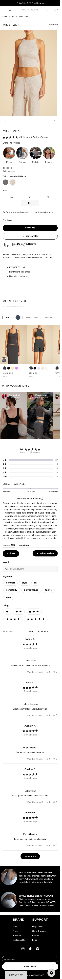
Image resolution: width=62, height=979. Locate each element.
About (15, 926)
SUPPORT (40, 919)
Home (4, 17)
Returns (35, 935)
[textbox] (30, 569)
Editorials (17, 935)
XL (29, 203)
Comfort (10, 582)
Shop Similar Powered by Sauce (13, 306)
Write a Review (47, 554)
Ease (8, 597)
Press (15, 931)
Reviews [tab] (9, 545)
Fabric (48, 589)
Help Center (37, 926)
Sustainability (19, 940)
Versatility (11, 589)
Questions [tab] (24, 545)
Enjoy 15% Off (30, 966)
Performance (31, 589)
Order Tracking (39, 931)
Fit (35, 582)
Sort (31, 631)
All (13, 17)
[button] (9, 155)
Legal (34, 940)
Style (24, 582)
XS (15, 197)
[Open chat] (51, 973)
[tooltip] (42, 498)
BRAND (18, 919)
